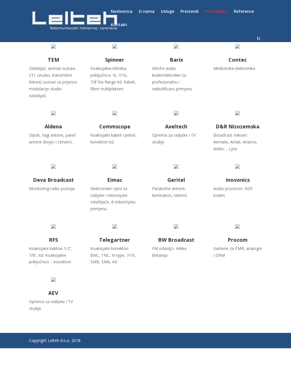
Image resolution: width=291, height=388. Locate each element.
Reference (244, 11)
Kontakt (119, 25)
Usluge (167, 11)
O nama (147, 11)
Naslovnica (121, 11)
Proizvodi (189, 11)
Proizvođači (216, 11)
